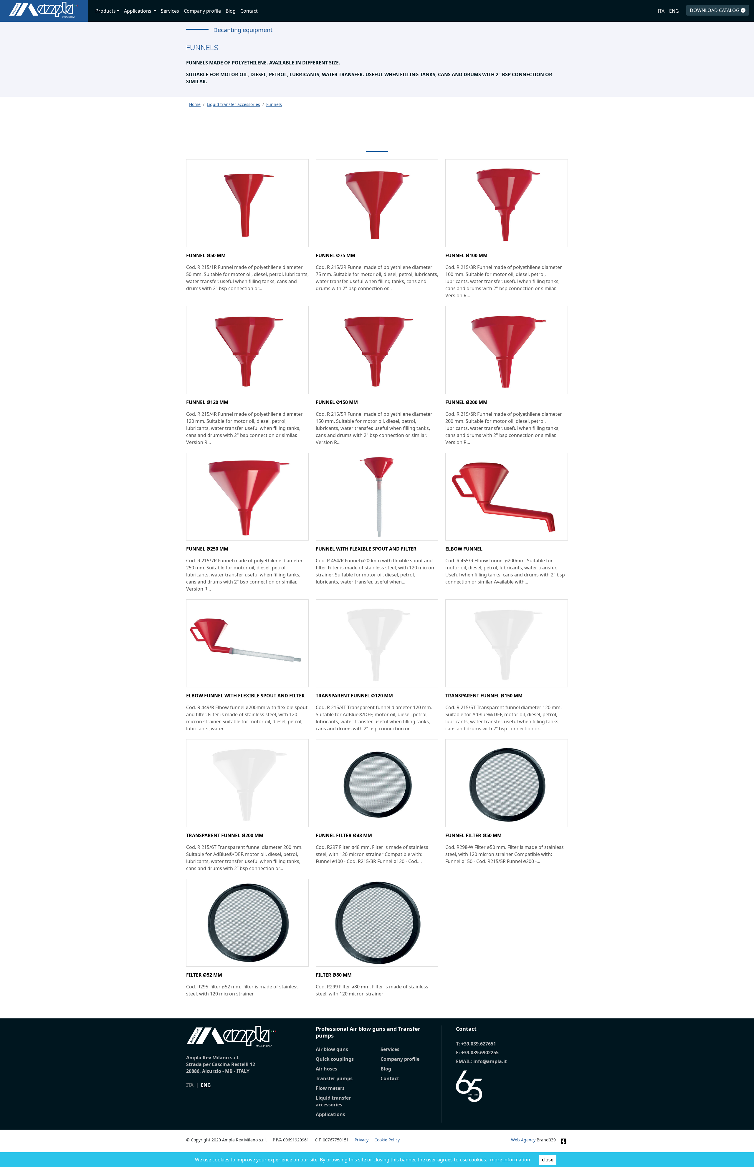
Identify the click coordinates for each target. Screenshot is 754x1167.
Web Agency (523, 1140)
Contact (249, 11)
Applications (330, 1114)
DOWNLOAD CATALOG (715, 10)
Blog (231, 11)
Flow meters (330, 1088)
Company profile (202, 11)
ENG (674, 11)
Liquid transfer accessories (333, 1101)
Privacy (361, 1140)
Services (170, 11)
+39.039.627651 (478, 1043)
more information (510, 1159)
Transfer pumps (334, 1078)
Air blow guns (332, 1049)
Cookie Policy (387, 1140)
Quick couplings (335, 1059)
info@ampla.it (490, 1061)
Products (105, 11)
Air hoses (326, 1068)
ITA (661, 11)
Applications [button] (138, 11)
